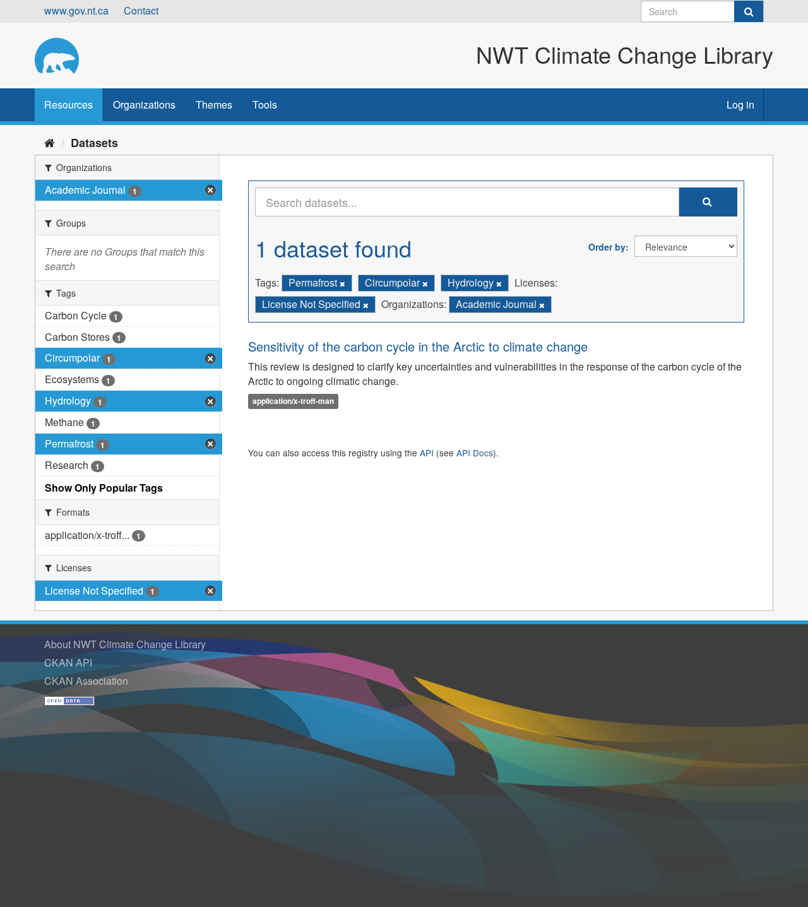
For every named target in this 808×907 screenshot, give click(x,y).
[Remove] (342, 283)
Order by (607, 246)
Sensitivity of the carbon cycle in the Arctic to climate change (418, 346)
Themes (214, 104)
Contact (141, 10)
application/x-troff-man (293, 400)
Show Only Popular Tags (104, 487)
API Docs (474, 452)
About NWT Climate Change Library (125, 644)
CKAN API (68, 662)
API (427, 452)
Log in (740, 104)
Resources (68, 104)
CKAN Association (86, 680)
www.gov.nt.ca (76, 10)
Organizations (144, 104)
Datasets (94, 142)
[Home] (49, 142)
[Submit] (748, 11)
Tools (264, 104)
